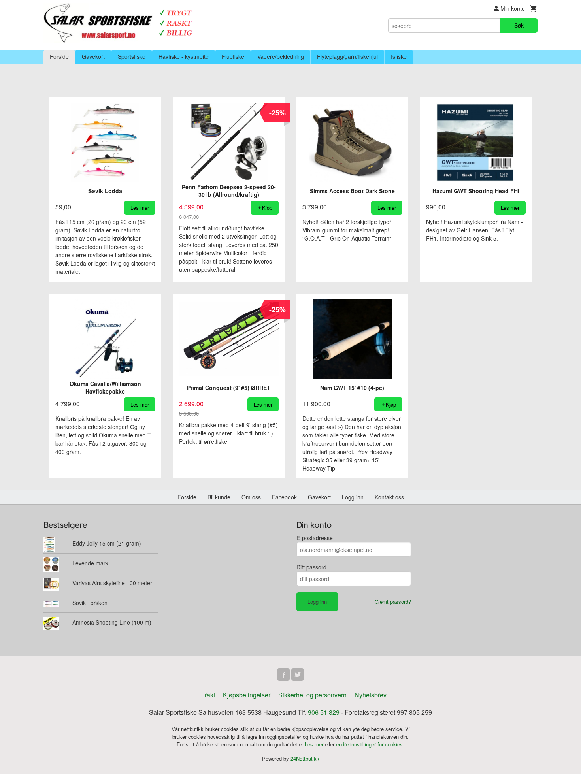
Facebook (284, 497)
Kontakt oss (389, 497)
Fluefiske (233, 56)
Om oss (251, 497)
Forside (59, 56)
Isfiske (399, 56)
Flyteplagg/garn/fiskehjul (347, 56)
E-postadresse (314, 538)
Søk (519, 25)
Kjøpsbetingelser (246, 694)
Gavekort (93, 56)
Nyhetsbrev (371, 694)
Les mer (315, 744)
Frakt (208, 694)
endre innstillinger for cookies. (370, 744)
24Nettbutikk (304, 758)
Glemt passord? (393, 601)
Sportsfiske (131, 56)
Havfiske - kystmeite (183, 56)
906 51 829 (324, 712)
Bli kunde (219, 497)
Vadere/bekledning (280, 56)
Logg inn (353, 497)
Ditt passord (311, 567)
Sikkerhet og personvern (312, 694)
